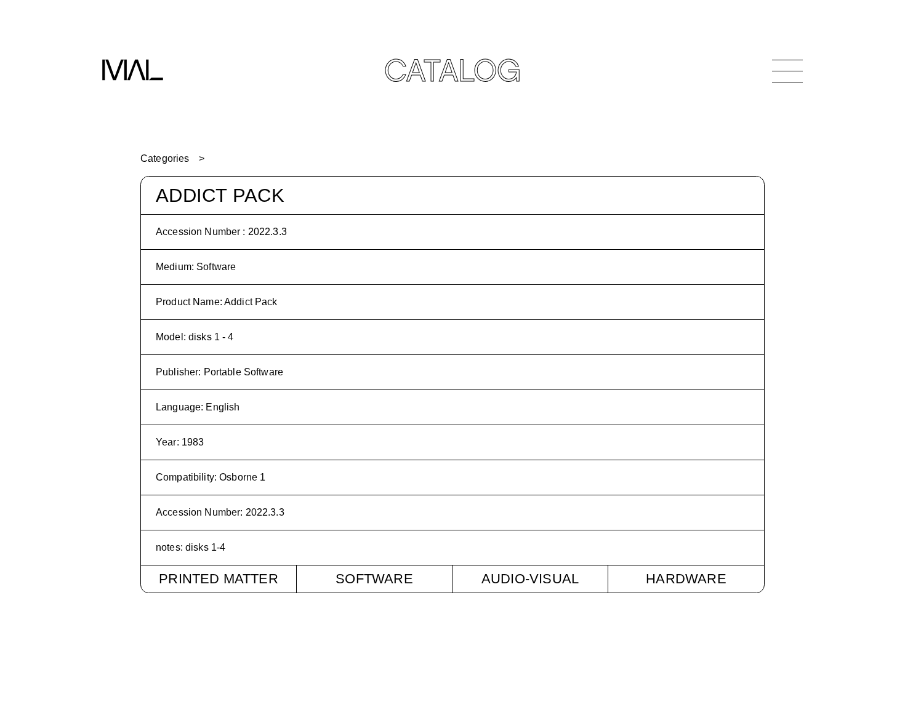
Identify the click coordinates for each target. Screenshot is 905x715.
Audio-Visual (530, 578)
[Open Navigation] (787, 71)
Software (374, 578)
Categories (164, 158)
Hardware (686, 578)
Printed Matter (218, 578)
